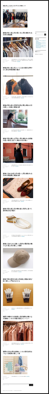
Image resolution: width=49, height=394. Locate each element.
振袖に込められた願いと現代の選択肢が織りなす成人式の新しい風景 (17, 244)
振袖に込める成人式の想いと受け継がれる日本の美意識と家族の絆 (17, 174)
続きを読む (18, 61)
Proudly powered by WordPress (18, 390)
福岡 (3, 379)
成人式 (3, 99)
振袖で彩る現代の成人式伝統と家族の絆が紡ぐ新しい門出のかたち (17, 280)
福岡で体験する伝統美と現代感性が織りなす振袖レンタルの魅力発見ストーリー (17, 317)
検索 (35, 33)
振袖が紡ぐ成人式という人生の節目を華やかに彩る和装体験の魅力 (17, 69)
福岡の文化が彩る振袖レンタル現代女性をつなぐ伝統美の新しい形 (17, 352)
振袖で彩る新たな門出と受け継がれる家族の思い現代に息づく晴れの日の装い (17, 139)
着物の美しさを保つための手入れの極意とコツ (14, 5)
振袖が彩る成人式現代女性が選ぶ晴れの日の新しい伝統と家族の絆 (17, 106)
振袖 (6, 98)
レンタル (5, 98)
